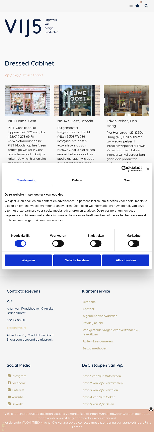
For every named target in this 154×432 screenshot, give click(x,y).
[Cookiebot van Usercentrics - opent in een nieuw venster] (124, 169)
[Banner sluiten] (148, 168)
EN (4, 425)
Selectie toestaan (77, 260)
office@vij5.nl (16, 328)
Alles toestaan (126, 260)
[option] (4, 430)
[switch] (58, 243)
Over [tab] (127, 180)
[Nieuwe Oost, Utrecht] (77, 100)
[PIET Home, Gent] (27, 100)
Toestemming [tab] (26, 180)
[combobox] (4, 425)
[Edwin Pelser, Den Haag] (126, 100)
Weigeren (28, 260)
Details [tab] (77, 180)
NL (4, 430)
